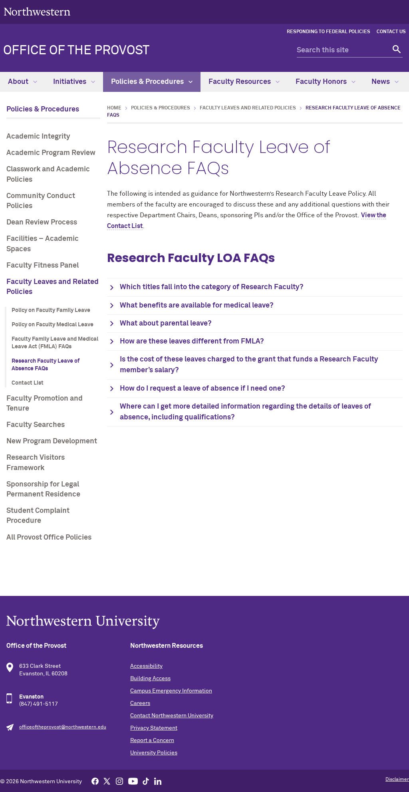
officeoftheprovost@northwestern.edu (62, 727)
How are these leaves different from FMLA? (192, 341)
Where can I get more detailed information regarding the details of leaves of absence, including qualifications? (245, 412)
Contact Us (391, 32)
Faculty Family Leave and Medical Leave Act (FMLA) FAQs (55, 343)
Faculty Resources (240, 81)
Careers (140, 703)
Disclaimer (397, 779)
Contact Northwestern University (171, 716)
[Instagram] (119, 781)
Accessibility (146, 666)
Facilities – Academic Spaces (42, 243)
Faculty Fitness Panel (42, 265)
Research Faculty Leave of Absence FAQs (45, 365)
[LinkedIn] (157, 781)
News (381, 81)
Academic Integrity (38, 136)
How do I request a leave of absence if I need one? (202, 388)
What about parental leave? (165, 323)
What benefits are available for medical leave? (196, 305)
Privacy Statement (153, 728)
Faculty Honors (322, 81)
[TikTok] (146, 781)
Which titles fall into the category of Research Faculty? (211, 287)
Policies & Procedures (148, 81)
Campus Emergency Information (171, 691)
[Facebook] (95, 781)
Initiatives (70, 81)
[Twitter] (107, 781)
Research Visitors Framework (35, 462)
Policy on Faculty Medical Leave (52, 325)
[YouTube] (133, 781)
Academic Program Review (50, 153)
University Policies (153, 753)
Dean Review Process (41, 222)
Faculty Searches (35, 425)
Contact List (28, 383)
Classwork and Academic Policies (48, 174)
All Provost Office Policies (48, 537)
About (19, 81)
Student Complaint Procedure (37, 515)
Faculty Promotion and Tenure (44, 403)
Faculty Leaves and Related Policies (52, 287)
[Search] (396, 51)
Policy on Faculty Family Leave (51, 310)
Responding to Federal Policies (328, 32)
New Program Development (51, 441)
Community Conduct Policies (40, 201)
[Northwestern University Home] (37, 11)
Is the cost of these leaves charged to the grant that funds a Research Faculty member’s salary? (249, 365)
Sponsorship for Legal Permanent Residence (43, 489)
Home (114, 108)
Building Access (150, 678)
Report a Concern (152, 740)
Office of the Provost (76, 50)
